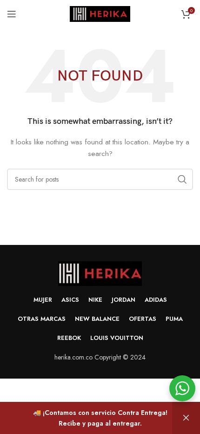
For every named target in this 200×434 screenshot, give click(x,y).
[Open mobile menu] (11, 14)
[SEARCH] (182, 179)
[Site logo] (100, 13)
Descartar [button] (186, 418)
